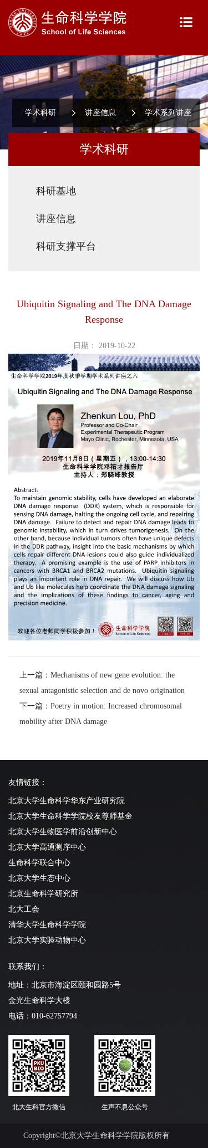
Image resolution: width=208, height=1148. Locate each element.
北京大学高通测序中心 (47, 847)
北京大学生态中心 (39, 878)
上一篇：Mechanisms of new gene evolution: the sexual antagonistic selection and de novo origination (102, 683)
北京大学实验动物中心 (47, 940)
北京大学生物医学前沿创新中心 (62, 832)
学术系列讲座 (168, 112)
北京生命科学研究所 (43, 894)
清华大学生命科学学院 (47, 925)
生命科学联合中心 (39, 863)
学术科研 (40, 112)
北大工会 (23, 909)
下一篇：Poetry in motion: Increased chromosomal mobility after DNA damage (100, 714)
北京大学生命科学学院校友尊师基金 (70, 816)
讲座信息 (100, 112)
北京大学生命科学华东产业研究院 (66, 801)
